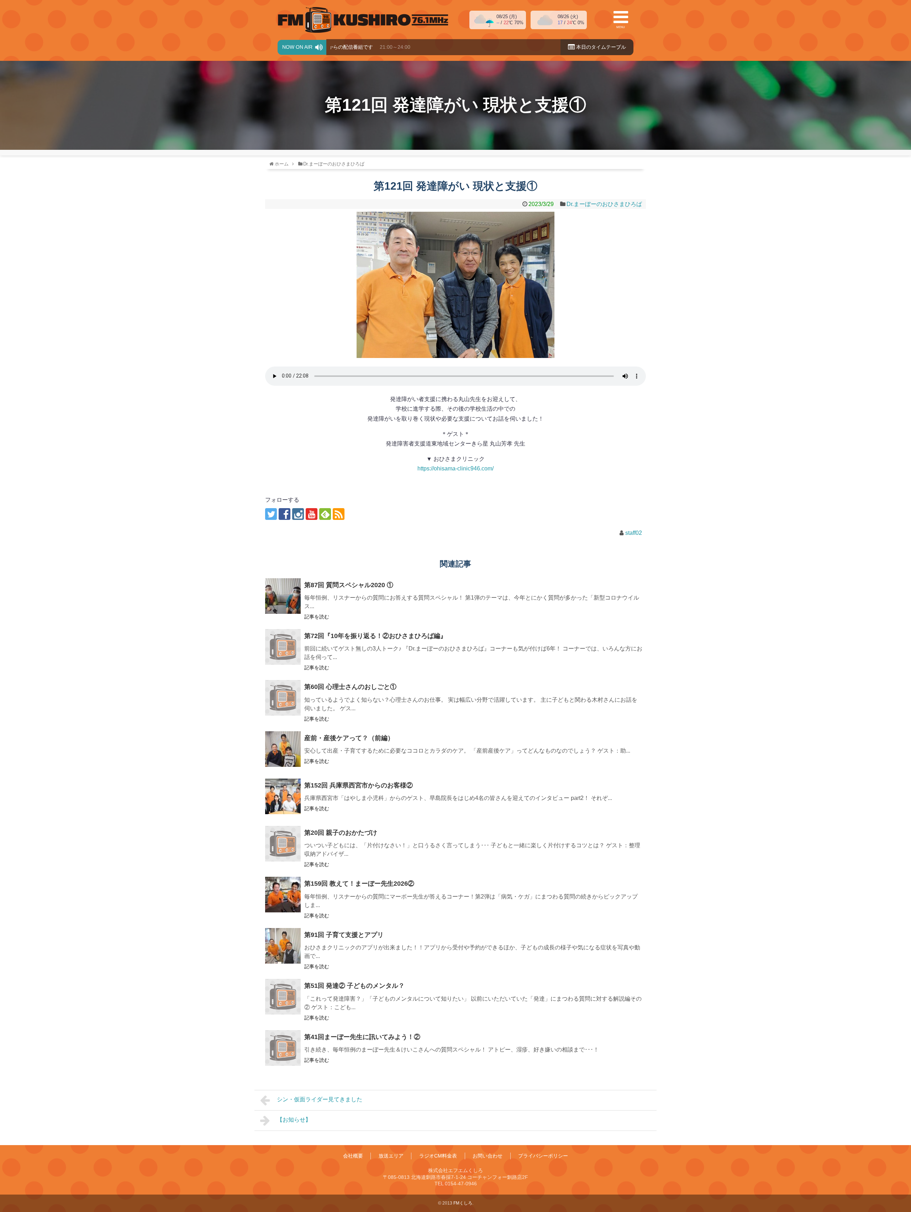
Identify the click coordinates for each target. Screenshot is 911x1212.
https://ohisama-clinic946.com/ (455, 468)
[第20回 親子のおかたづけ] (283, 843)
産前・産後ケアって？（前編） (349, 738)
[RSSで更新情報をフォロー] (338, 514)
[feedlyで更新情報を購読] (325, 514)
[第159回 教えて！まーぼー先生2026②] (283, 894)
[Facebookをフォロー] (284, 514)
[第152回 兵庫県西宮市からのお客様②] (283, 796)
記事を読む (316, 617)
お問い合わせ (487, 1156)
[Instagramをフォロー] (298, 514)
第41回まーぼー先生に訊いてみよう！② (362, 1036)
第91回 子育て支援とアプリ (344, 934)
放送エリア (391, 1156)
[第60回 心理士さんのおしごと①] (283, 698)
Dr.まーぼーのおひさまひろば (604, 204)
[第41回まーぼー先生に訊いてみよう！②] (283, 1048)
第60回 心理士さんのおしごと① (350, 686)
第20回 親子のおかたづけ (340, 832)
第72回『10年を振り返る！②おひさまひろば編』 (375, 635)
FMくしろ (363, 20)
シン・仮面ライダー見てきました (319, 1099)
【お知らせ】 (294, 1120)
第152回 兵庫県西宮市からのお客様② (358, 785)
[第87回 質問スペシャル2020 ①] (283, 596)
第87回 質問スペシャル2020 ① (348, 585)
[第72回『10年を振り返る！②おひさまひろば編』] (283, 647)
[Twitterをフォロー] (271, 514)
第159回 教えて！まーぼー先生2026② (359, 883)
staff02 (633, 533)
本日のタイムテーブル (600, 47)
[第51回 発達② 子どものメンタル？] (283, 997)
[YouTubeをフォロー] (311, 514)
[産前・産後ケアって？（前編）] (283, 749)
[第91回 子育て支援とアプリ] (283, 946)
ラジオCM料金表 (438, 1156)
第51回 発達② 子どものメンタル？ (354, 985)
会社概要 (353, 1156)
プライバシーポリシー (543, 1156)
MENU (620, 27)
